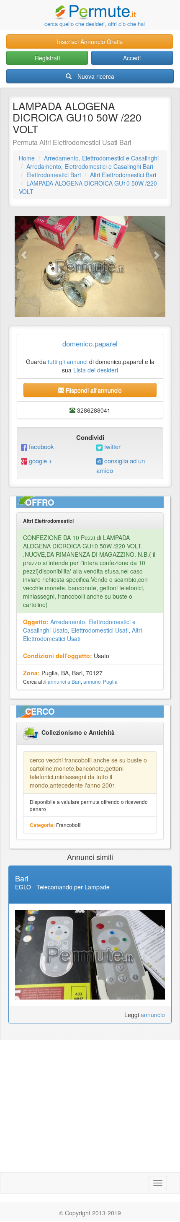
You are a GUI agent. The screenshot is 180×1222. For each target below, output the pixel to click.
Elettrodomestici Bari (53, 175)
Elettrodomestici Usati (100, 630)
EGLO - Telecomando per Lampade (62, 887)
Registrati (47, 58)
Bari (21, 878)
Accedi (132, 58)
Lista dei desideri (95, 370)
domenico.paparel (90, 343)
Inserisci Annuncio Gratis (90, 41)
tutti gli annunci (67, 361)
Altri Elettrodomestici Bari (123, 175)
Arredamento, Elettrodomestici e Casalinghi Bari (89, 166)
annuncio (153, 1014)
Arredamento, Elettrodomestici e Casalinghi (101, 158)
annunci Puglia (100, 681)
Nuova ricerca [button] (95, 76)
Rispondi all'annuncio (93, 390)
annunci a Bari (64, 681)
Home (27, 158)
